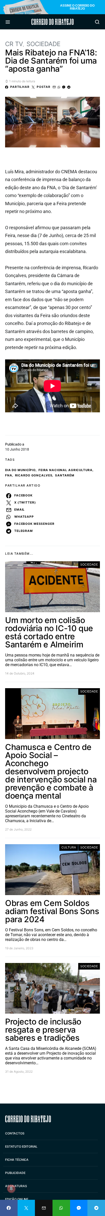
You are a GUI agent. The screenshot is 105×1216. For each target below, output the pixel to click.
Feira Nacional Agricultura (65, 470)
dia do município (20, 470)
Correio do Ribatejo (52, 22)
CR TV (14, 44)
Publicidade (15, 1173)
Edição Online (16, 1199)
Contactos (14, 1133)
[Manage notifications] (11, 1189)
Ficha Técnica (17, 1160)
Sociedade (43, 44)
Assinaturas (16, 1186)
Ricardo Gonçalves (33, 475)
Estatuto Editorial (21, 1146)
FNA (8, 475)
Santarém (64, 475)
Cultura (68, 847)
